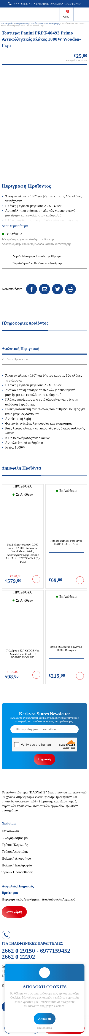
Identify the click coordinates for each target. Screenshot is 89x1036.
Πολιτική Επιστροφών (17, 865)
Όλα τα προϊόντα (8, 23)
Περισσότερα (44, 1027)
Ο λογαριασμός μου (15, 838)
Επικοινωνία (10, 831)
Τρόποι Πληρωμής (15, 845)
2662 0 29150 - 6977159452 (48, 4)
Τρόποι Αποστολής (15, 851)
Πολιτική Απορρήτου (16, 858)
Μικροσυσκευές (22, 23)
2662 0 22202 (73, 4)
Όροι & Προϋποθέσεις (17, 872)
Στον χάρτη (14, 912)
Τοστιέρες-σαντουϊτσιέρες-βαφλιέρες (45, 23)
